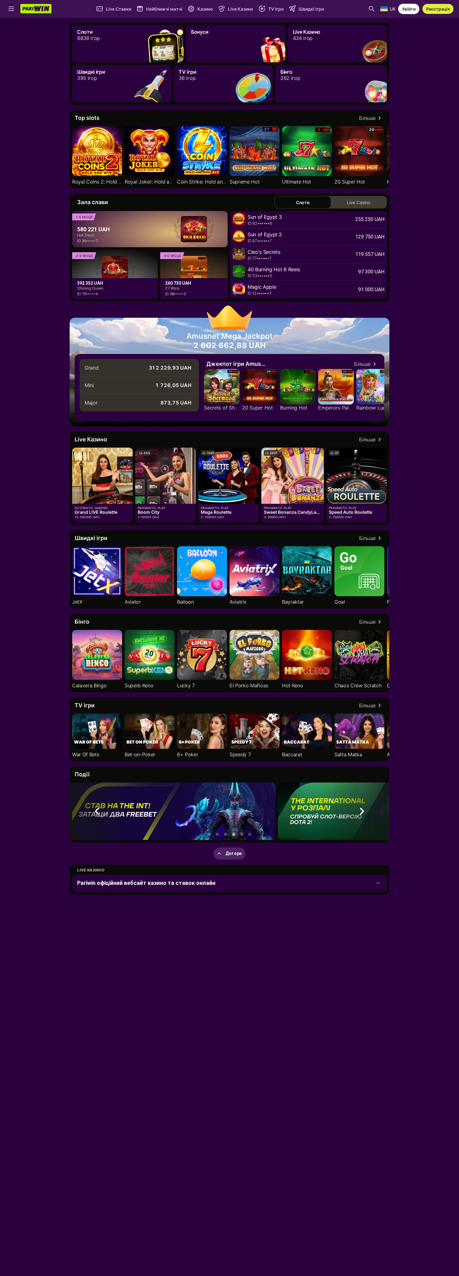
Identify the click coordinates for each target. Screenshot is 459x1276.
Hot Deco (85, 235)
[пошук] (371, 8)
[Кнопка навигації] (11, 8)
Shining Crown (90, 288)
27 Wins (172, 288)
